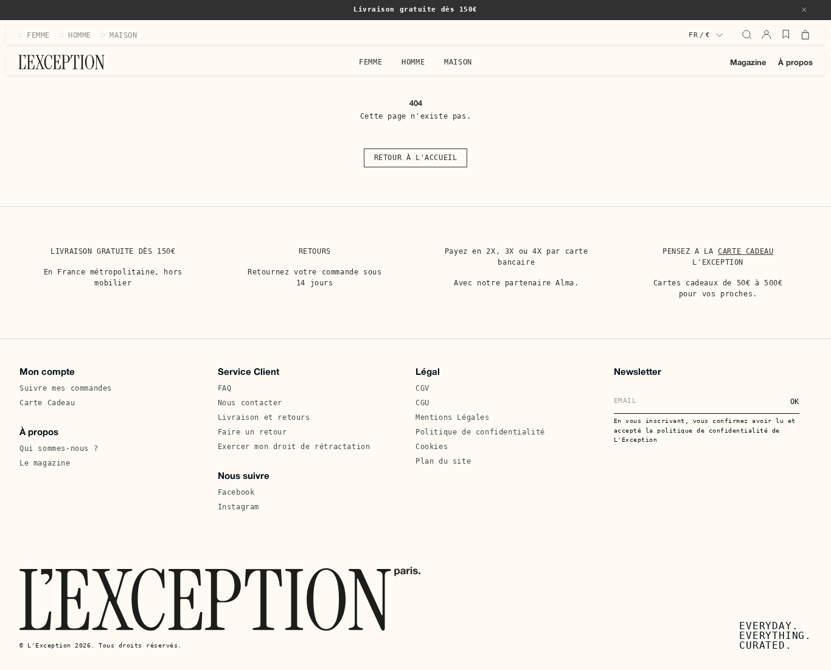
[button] (804, 9)
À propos (795, 63)
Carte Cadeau (47, 403)
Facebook (236, 492)
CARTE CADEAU (745, 251)
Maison (458, 62)
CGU (422, 403)
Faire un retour (252, 432)
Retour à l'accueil (415, 157)
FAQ (225, 388)
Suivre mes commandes (65, 388)
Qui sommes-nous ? (58, 448)
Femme (370, 62)
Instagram (238, 507)
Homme (413, 62)
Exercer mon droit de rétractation (294, 446)
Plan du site (443, 461)
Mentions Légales (452, 417)
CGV (422, 388)
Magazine (748, 63)
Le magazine (45, 463)
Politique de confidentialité (480, 432)
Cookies (431, 446)
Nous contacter (250, 403)
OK (794, 401)
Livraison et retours (264, 417)
